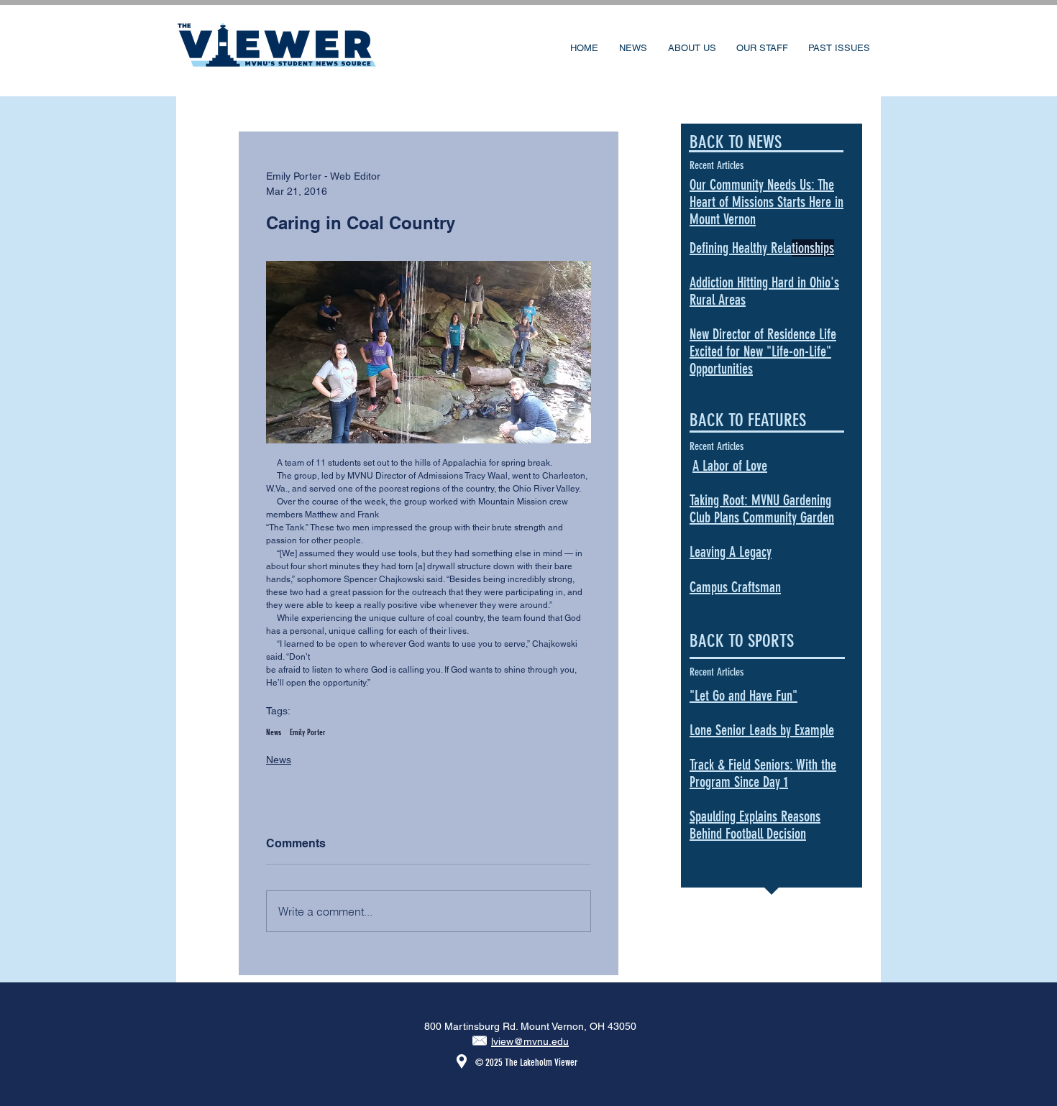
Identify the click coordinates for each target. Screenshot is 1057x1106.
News (273, 732)
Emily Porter (308, 732)
